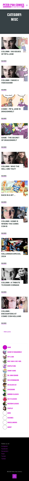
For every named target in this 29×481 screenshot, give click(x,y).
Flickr (3, 454)
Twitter (3, 459)
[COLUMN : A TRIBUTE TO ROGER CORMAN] (14, 276)
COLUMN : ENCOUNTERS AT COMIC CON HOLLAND (11, 313)
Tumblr (3, 456)
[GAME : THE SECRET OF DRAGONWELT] (14, 131)
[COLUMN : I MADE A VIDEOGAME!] (14, 73)
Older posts (7, 332)
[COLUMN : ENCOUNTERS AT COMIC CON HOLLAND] (14, 304)
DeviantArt (4, 451)
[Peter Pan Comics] (13, 5)
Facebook (4, 449)
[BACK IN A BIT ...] (14, 188)
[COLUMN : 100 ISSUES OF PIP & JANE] (14, 45)
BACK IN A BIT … (8, 195)
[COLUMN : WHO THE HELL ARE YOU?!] (14, 160)
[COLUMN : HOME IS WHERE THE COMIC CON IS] (14, 214)
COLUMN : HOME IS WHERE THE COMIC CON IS (10, 223)
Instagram (4, 446)
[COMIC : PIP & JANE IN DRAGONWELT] (14, 102)
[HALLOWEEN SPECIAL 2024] (14, 246)
